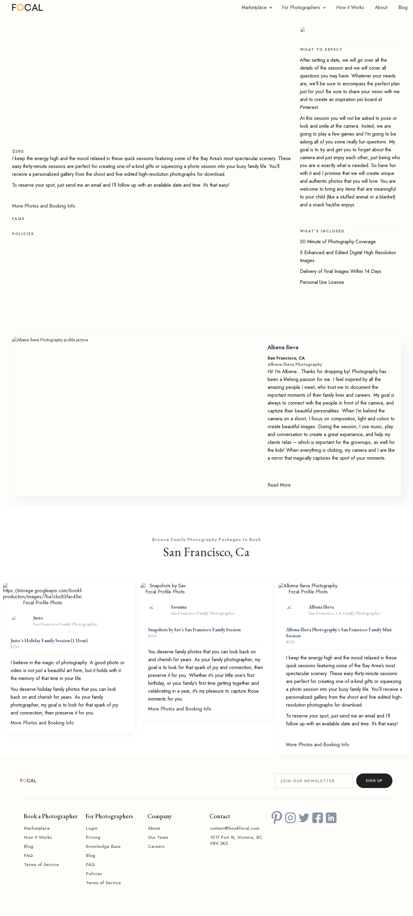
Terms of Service (41, 865)
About (381, 7)
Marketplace (37, 828)
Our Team (158, 837)
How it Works (350, 7)
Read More (279, 485)
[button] (255, 7)
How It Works (38, 837)
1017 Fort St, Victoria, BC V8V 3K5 (236, 840)
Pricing (93, 837)
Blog (403, 7)
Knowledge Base (103, 846)
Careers (156, 846)
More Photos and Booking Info (43, 206)
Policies (94, 874)
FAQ (28, 855)
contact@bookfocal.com (234, 828)
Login (91, 828)
